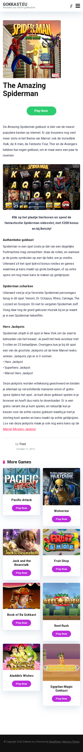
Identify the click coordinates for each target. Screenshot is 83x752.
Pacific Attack (21, 500)
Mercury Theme (71, 741)
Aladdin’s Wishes (22, 676)
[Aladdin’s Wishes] (21, 669)
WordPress (55, 741)
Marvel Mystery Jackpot (19, 429)
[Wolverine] (61, 504)
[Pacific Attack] (21, 493)
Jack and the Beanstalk (21, 563)
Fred (22, 444)
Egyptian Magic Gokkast (62, 688)
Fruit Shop (61, 561)
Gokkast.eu (15, 4)
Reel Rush (61, 626)
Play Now (41, 111)
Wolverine (61, 511)
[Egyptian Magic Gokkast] (61, 680)
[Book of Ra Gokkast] (21, 608)
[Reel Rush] (61, 619)
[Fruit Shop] (61, 554)
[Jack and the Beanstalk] (21, 554)
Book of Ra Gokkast (21, 615)
